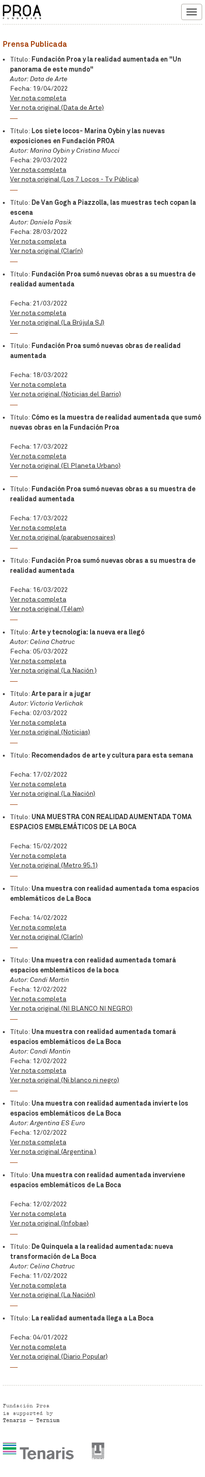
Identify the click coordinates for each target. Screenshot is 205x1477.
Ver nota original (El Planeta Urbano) (65, 466)
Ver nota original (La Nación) (52, 794)
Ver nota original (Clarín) (46, 251)
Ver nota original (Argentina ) (53, 1152)
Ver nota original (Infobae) (49, 1223)
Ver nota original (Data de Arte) (57, 108)
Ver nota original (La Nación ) (53, 670)
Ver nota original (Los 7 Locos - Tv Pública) (74, 179)
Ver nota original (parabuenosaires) (62, 537)
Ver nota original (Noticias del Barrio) (65, 394)
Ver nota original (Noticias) (50, 732)
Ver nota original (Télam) (47, 609)
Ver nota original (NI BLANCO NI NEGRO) (71, 1008)
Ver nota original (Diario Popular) (59, 1356)
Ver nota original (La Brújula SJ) (57, 322)
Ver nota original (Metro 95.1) (54, 865)
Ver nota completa (38, 98)
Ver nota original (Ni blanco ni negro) (64, 1080)
